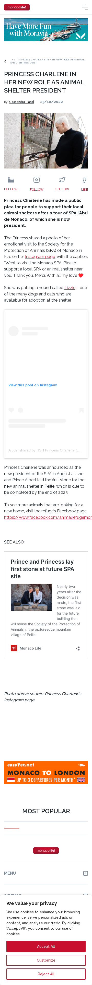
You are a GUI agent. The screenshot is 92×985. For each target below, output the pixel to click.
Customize (46, 960)
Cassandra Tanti (21, 102)
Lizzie (69, 287)
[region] (46, 940)
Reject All (46, 974)
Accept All (46, 946)
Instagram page (40, 256)
